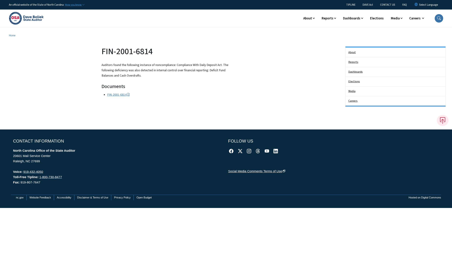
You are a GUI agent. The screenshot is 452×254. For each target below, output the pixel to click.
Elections (377, 18)
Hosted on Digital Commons (425, 197)
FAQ (404, 5)
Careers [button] (415, 18)
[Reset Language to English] (416, 4)
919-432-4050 (33, 172)
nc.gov (20, 197)
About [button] (307, 18)
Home (12, 35)
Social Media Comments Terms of (255, 171)
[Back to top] (442, 120)
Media (351, 91)
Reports (353, 62)
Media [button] (395, 18)
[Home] (26, 14)
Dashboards (355, 72)
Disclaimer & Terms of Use (92, 197)
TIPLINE (350, 5)
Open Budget (144, 197)
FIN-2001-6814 (117, 95)
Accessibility (64, 197)
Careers (353, 101)
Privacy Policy (122, 197)
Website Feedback (40, 197)
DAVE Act (367, 5)
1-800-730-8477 (50, 177)
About (352, 52)
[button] (439, 18)
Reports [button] (327, 18)
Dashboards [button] (351, 18)
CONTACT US (387, 5)
